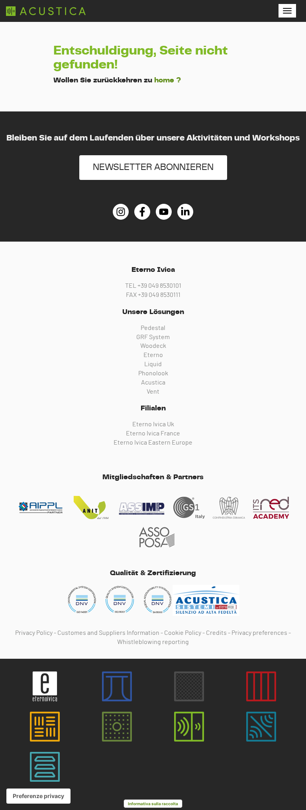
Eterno (153, 355)
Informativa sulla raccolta (153, 803)
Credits (216, 633)
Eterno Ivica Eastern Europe (153, 442)
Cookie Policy (182, 633)
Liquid (153, 364)
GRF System (153, 337)
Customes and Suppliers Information (108, 633)
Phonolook (153, 373)
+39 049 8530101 (159, 286)
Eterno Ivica (46, 11)
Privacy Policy (34, 633)
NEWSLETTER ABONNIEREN (153, 167)
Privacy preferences (259, 633)
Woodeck (153, 346)
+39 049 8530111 (159, 295)
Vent (153, 391)
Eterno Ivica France (153, 433)
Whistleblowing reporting (153, 642)
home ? (167, 80)
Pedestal (153, 328)
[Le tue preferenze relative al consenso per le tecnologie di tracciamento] (38, 796)
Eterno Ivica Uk (153, 424)
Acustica (153, 382)
